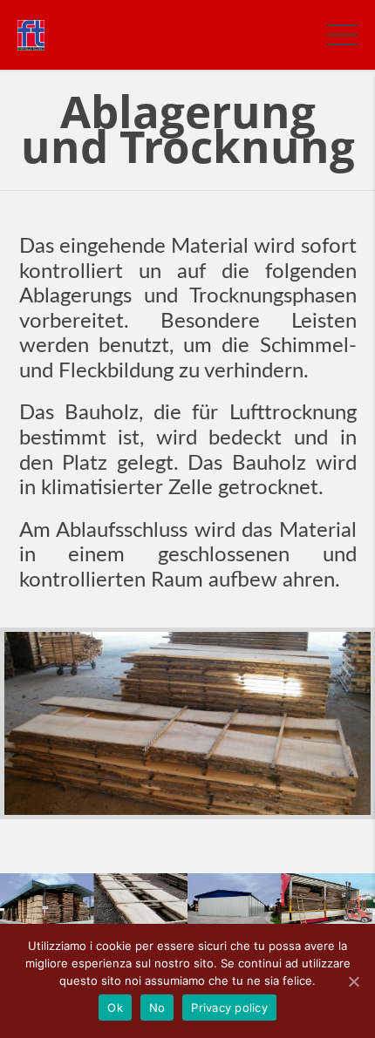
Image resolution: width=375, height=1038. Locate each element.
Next (340, 723)
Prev (34, 723)
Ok (115, 1007)
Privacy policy (229, 1007)
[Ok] (353, 981)
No (157, 1007)
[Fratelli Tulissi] (30, 34)
